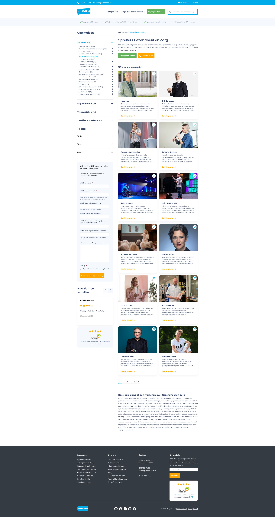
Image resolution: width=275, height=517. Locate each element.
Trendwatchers (86, 112)
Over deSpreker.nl (115, 460)
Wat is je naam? (86, 183)
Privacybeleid (193, 509)
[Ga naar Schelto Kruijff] (178, 288)
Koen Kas (125, 101)
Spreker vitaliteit (84, 479)
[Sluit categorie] (112, 42)
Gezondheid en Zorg (88, 56)
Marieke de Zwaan (129, 254)
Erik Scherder (168, 101)
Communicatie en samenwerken (93, 49)
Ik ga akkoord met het (96, 269)
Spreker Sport (85, 92)
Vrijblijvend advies (155, 12)
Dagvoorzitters (86, 103)
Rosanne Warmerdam (130, 152)
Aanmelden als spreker (118, 479)
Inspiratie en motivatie (89, 69)
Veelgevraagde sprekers (89, 94)
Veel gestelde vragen (117, 469)
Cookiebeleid (181, 509)
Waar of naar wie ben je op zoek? (91, 243)
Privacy (83, 266)
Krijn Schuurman (169, 203)
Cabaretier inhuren (85, 476)
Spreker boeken (84, 460)
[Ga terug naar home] (83, 11)
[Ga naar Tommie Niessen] (178, 135)
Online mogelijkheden (86, 473)
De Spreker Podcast (116, 476)
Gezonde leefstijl (87, 59)
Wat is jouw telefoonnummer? (91, 203)
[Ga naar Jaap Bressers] (137, 186)
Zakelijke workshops (89, 120)
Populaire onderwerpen (132, 12)
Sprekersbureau (84, 482)
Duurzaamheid (86, 51)
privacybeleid (104, 269)
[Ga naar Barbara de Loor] (178, 339)
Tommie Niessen (169, 152)
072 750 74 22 (147, 56)
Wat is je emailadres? (88, 191)
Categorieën (112, 12)
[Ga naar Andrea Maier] (178, 237)
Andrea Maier (168, 254)
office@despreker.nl (147, 471)
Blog (110, 473)
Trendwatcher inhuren (86, 469)
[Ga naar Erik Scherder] (178, 84)
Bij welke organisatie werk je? (91, 213)
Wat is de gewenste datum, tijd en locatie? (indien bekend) (92, 222)
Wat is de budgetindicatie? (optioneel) (94, 231)
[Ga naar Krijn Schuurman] (178, 186)
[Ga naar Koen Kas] (137, 84)
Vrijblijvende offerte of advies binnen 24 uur (122, 22)
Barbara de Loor (169, 357)
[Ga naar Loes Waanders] (137, 288)
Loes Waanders (128, 305)
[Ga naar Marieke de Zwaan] (137, 237)
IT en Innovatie (86, 72)
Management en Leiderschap (91, 74)
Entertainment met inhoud (90, 54)
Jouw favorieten (115, 482)
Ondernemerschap (87, 82)
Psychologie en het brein (89, 89)
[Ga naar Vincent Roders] (137, 339)
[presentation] (110, 290)
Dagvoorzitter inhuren (86, 466)
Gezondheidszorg (88, 62)
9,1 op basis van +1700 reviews (185, 22)
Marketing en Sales (87, 77)
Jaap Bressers (127, 203)
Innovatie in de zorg (89, 64)
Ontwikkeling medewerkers (91, 87)
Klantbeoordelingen (116, 466)
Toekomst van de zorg (89, 67)
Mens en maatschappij (89, 79)
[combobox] (184, 12)
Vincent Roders (127, 357)
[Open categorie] (112, 49)
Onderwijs (84, 84)
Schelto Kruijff (168, 305)
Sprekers (83, 42)
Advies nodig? (114, 463)
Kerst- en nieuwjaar (87, 46)
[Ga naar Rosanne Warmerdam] (137, 135)
